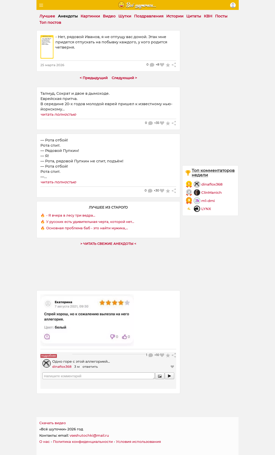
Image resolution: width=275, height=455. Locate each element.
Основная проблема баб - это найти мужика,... (87, 228)
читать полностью (58, 114)
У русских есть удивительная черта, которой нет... (90, 222)
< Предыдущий (94, 78)
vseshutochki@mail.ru (89, 435)
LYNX (206, 208)
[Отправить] (169, 375)
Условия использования (138, 441)
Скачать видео (52, 423)
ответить (90, 366)
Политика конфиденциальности (83, 441)
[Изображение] (159, 375)
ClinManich (211, 192)
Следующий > (124, 78)
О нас (44, 441)
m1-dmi (208, 200)
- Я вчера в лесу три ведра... (70, 215)
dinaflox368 (61, 366)
